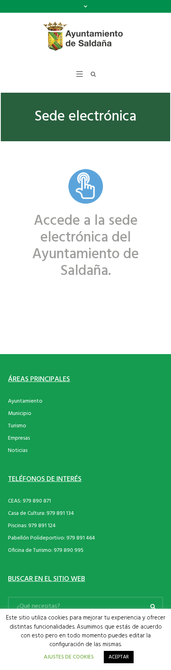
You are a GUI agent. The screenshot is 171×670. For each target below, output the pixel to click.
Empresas (19, 438)
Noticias (17, 450)
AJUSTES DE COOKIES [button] (69, 657)
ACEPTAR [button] (119, 657)
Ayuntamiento (25, 401)
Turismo (17, 425)
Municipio (19, 413)
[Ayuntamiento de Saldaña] (85, 36)
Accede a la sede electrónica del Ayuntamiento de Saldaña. (85, 246)
